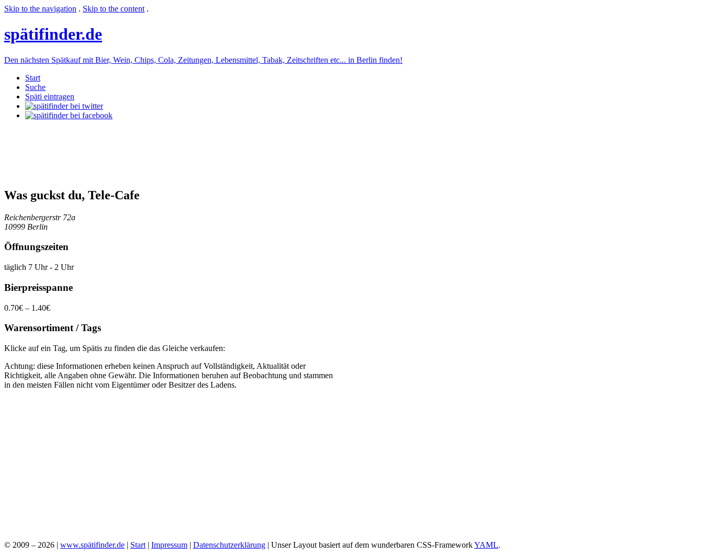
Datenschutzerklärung (229, 544)
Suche (35, 87)
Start (32, 77)
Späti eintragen (49, 96)
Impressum (169, 544)
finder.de (53, 34)
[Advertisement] (194, 152)
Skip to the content (113, 8)
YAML (486, 544)
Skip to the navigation (40, 8)
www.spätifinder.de (92, 544)
